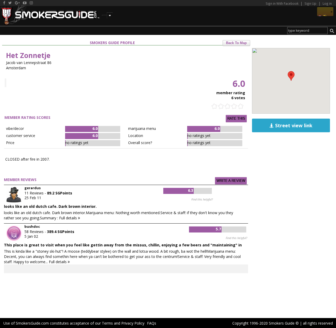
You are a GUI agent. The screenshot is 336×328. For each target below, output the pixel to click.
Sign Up (310, 3)
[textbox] (307, 30)
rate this (236, 118)
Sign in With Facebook (282, 3)
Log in (327, 3)
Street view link (293, 125)
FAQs (151, 323)
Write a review (231, 181)
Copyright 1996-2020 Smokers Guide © (265, 323)
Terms (107, 323)
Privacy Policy (132, 323)
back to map (236, 43)
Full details (68, 217)
